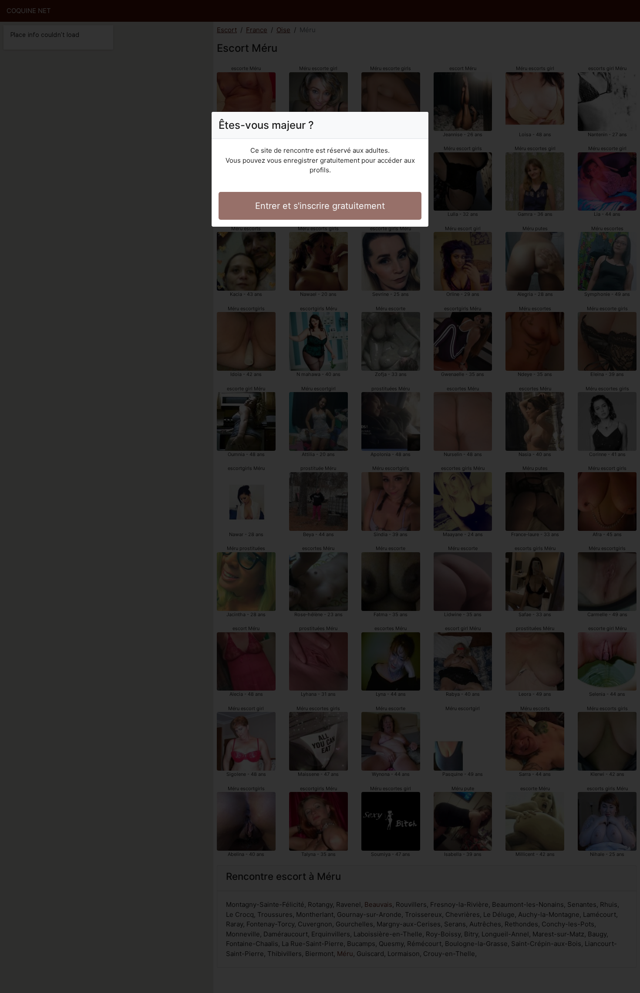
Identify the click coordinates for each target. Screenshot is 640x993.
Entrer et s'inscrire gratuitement (320, 206)
